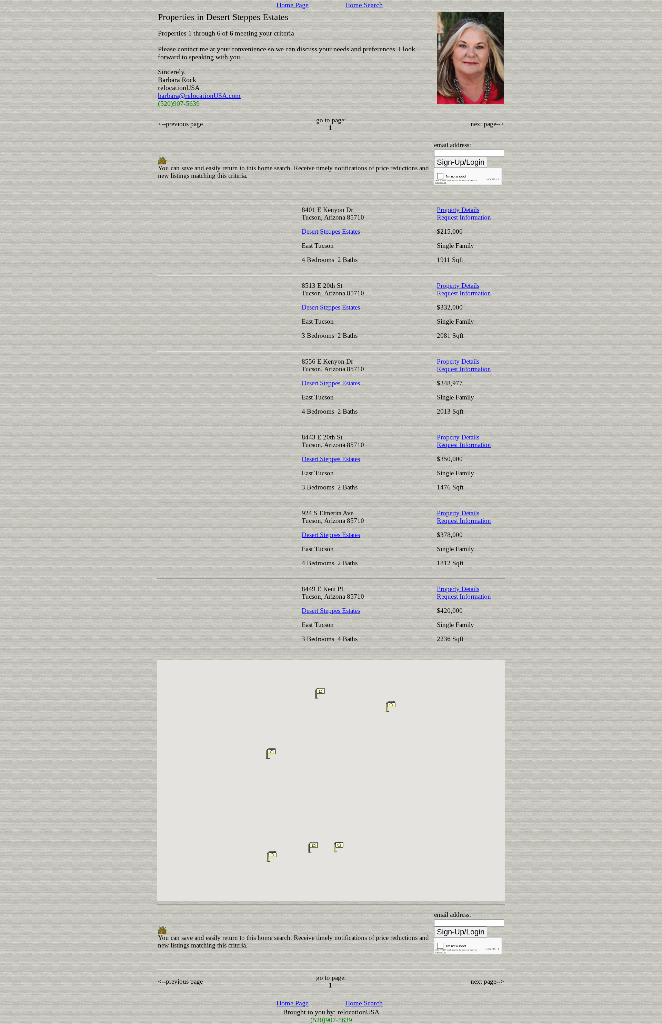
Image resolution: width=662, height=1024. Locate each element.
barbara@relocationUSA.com (199, 95)
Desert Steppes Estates (331, 231)
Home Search (364, 5)
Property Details (458, 209)
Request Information (464, 217)
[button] (271, 753)
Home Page (293, 5)
